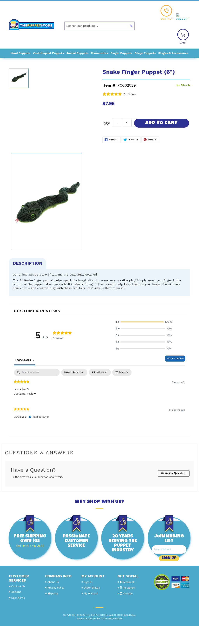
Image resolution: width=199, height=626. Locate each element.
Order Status (92, 587)
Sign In (88, 582)
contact (167, 18)
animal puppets (77, 53)
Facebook (128, 582)
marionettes (99, 53)
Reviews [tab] (24, 360)
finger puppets (121, 53)
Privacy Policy (55, 587)
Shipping (52, 593)
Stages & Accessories (173, 53)
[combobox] (95, 26)
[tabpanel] (99, 397)
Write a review (175, 358)
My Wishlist (91, 593)
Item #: (109, 85)
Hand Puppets (20, 53)
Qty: (106, 123)
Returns (16, 591)
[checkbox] (122, 372)
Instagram (128, 587)
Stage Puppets (145, 53)
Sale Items (18, 597)
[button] (143, 322)
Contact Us (18, 586)
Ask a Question (175, 473)
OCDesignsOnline (111, 618)
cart (183, 42)
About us (53, 582)
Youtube (127, 593)
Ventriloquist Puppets (48, 53)
